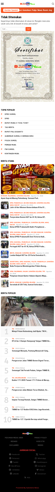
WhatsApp (42, 458)
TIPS (43, 271)
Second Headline (30, 203)
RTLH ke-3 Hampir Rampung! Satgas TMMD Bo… (31, 341)
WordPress (15, 466)
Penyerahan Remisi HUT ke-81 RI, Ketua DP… (28, 217)
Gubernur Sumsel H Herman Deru (19, 136)
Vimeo (41, 470)
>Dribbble (16, 470)
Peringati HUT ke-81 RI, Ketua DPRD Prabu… (27, 246)
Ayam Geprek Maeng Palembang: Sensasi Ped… (20, 198)
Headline (18, 253)
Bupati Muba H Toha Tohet (17, 123)
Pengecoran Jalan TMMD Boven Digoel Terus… (31, 360)
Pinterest (15, 458)
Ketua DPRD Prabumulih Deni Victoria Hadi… (28, 237)
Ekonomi (4, 196)
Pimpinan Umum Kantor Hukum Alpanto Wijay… (28, 276)
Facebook (16, 454)
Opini (11, 271)
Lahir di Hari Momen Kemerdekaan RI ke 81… (28, 207)
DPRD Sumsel (10, 114)
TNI (13, 329)
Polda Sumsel (11, 140)
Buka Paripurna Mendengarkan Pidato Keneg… (28, 266)
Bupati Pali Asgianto (14, 132)
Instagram (42, 466)
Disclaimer (14, 445)
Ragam (25, 271)
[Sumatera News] (27, 4)
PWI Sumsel (9, 149)
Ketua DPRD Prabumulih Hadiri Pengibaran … (28, 227)
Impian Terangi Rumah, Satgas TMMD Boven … (30, 400)
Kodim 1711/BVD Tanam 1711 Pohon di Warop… (31, 380)
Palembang (12, 196)
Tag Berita (9, 127)
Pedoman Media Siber (14, 438)
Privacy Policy (40, 438)
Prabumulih (18, 203)
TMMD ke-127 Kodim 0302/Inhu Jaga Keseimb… (31, 409)
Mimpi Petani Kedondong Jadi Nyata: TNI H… (29, 331)
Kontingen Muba (12, 154)
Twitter (42, 454)
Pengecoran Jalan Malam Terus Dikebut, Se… (30, 390)
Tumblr (15, 462)
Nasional (17, 222)
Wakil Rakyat (14, 205)
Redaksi (14, 441)
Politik (33, 262)
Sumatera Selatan (23, 196)
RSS (28, 478)
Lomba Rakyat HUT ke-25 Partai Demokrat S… (28, 255)
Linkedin (16, 474)
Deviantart (41, 474)
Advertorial (14, 262)
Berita (12, 253)
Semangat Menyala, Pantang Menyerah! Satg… (30, 351)
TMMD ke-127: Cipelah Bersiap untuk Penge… (30, 419)
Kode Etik (40, 441)
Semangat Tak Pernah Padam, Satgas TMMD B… (31, 370)
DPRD (7, 118)
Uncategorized (20, 378)
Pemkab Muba (10, 145)
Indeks (40, 445)
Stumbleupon (41, 462)
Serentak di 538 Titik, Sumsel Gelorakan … (27, 284)
